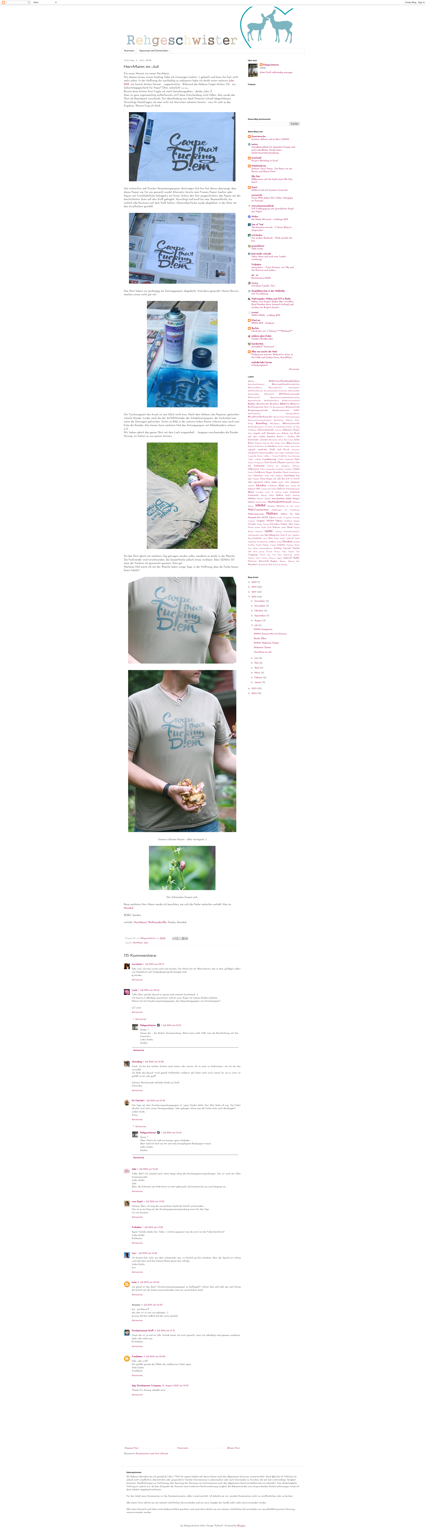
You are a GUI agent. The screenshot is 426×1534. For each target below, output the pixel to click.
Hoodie (256, 479)
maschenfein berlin (281, 498)
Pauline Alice (287, 524)
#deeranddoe (294, 391)
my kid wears (293, 506)
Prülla (263, 527)
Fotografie (270, 469)
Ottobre (252, 524)
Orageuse (287, 518)
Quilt (269, 527)
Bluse (289, 443)
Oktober (259, 611)
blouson (266, 443)
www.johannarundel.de (262, 206)
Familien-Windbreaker (262, 339)
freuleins (288, 469)
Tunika (297, 555)
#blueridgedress (275, 388)
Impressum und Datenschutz (153, 51)
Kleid (281, 485)
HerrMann (138, 943)
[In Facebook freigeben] (183, 938)
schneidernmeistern (291, 532)
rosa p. (254, 283)
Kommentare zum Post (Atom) (152, 1453)
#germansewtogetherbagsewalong (285, 397)
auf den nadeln (256, 437)
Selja (262, 535)
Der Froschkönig (259, 294)
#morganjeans (279, 407)
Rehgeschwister (148, 1025)
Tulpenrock (287, 555)
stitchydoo (256, 235)
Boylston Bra (262, 446)
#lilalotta (284, 404)
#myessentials (293, 407)
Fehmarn (296, 466)
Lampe (264, 489)
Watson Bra (294, 561)
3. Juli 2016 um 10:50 (151, 1305)
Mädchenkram (258, 166)
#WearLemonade (291, 424)
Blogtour (258, 443)
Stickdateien (262, 542)
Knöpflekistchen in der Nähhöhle (268, 291)
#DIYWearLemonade (289, 394)
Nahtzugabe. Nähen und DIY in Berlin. (271, 299)
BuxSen (255, 328)
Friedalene (137, 1356)
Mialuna (296, 502)
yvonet (254, 312)
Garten (251, 472)
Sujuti (254, 187)
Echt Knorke (271, 463)
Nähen (272, 514)
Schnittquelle (253, 535)
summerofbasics (265, 548)
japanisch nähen (262, 482)
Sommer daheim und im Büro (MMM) (270, 139)
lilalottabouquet (293, 489)
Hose (262, 479)
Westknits (253, 565)
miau (134, 1282)
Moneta (280, 506)
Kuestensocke (258, 136)
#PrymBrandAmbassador (260, 417)
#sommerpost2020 (261, 278)
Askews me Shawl (291, 433)
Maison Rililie (267, 495)
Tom (298, 552)
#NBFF (297, 410)
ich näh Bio (279, 479)
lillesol (251, 492)
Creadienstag (269, 459)
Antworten (137, 980)
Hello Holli (269, 476)
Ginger (269, 472)
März (257, 673)
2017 (254, 592)
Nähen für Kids (290, 514)
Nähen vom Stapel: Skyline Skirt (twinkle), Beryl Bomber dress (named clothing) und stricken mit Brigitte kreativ (272, 305)
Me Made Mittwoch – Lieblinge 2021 (269, 219)
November (260, 606)
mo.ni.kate (137, 964)
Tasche (296, 548)
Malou (254, 216)
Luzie (134, 990)
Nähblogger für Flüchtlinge (286, 510)
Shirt (270, 538)
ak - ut (254, 275)
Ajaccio (278, 430)
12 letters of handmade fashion (278, 427)
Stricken (287, 541)
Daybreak (289, 459)
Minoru (251, 506)
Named (252, 517)
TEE (249, 552)
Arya (278, 433)
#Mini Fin (268, 407)
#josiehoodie (263, 404)
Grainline (277, 472)
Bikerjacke (273, 440)
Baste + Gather (286, 437)
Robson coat (279, 527)
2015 (254, 688)
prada (257, 527)
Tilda (284, 552)
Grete (286, 472)
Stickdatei (252, 542)
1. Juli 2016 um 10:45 (171, 1133)
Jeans (274, 482)
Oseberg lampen (292, 521)
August (258, 620)
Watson (283, 561)
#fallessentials (254, 397)
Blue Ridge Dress (278, 443)
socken (282, 538)
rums (269, 531)
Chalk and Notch (279, 450)
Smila (276, 538)
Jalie (146, 943)
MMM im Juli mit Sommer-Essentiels (269, 190)
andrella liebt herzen (261, 362)
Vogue (279, 558)
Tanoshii (287, 548)
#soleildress (279, 420)
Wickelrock (263, 565)
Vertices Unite (254, 558)
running (278, 532)
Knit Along (291, 486)
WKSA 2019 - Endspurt (263, 323)
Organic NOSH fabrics (270, 521)
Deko (297, 459)
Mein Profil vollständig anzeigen (276, 72)
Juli (256, 625)
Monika (128, 908)
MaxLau (255, 320)
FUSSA (296, 469)
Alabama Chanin (291, 430)
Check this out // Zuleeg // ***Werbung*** (272, 331)
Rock (290, 527)
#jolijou (251, 404)
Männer (260, 499)
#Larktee (274, 404)
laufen (274, 489)
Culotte (280, 459)
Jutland (251, 486)
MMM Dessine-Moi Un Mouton (270, 634)
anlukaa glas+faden (261, 336)
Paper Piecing (263, 524)
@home (251, 381)
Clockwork (253, 453)
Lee (134, 1253)
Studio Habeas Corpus (266, 545)
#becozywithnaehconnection (286, 384)
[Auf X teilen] (180, 938)
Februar (258, 677)
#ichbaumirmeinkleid (291, 401)
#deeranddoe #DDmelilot (261, 394)
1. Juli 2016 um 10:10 (171, 1025)
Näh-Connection (258, 509)
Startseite (129, 51)
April (257, 668)
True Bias (276, 555)
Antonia (271, 433)
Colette (283, 456)
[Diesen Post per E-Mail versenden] (174, 938)
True (268, 555)
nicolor (279, 518)
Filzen (262, 469)
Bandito (271, 437)
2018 (254, 587)
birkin (297, 440)
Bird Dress (288, 440)
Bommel (296, 443)
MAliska (252, 499)
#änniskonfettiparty (256, 384)
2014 (254, 693)
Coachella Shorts (255, 456)
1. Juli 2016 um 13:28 (152, 1227)
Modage (271, 506)
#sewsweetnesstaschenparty (260, 420)
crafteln (258, 459)
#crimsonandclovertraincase (275, 391)
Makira (279, 495)
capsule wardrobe (257, 450)
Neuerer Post (132, 1448)
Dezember (260, 601)
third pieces (258, 552)
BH (298, 437)
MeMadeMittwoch (279, 502)
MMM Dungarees (263, 629)
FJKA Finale (257, 249)
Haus (250, 476)
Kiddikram (272, 486)
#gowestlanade (254, 401)
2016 (254, 597)
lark (269, 489)
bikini (281, 440)
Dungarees (259, 463)
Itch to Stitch (293, 479)
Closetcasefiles (265, 453)
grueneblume (257, 246)
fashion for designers (278, 466)
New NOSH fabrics (266, 518)
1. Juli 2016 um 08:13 (153, 964)
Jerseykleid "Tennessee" (263, 347)
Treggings (253, 555)
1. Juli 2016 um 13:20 (154, 1201)
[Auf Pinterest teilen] (186, 938)
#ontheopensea (254, 414)
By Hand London (282, 446)
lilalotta (281, 489)
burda (271, 446)
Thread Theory (273, 552)
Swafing (278, 548)
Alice (250, 433)
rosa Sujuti (137, 1201)
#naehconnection (281, 410)
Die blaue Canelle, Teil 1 (263, 286)
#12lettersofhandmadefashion (284, 381)
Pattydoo (275, 524)
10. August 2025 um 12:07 (175, 1385)
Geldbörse (260, 472)
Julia (134, 1169)
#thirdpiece (275, 424)
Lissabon (259, 492)
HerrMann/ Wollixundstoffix (150, 922)
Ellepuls (281, 463)
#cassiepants (294, 388)
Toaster (291, 552)
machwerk (256, 158)
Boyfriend (252, 446)
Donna (251, 463)
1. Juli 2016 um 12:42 (147, 1169)
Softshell (290, 538)
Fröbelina (136, 1227)
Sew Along (270, 535)
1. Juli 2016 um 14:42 (147, 1253)
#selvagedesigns (292, 417)
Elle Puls (255, 176)
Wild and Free (274, 565)
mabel (285, 492)
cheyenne (296, 450)
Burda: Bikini (260, 638)
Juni (256, 658)
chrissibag (137, 1062)
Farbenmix (259, 466)
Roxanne (259, 532)
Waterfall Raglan (268, 561)
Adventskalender (266, 430)
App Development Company (146, 1385)
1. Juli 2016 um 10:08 (153, 1062)
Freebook (280, 469)
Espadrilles (290, 463)
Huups (269, 479)
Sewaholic (257, 538)
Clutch (297, 453)
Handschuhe (294, 472)
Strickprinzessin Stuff (142, 1330)
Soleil (297, 538)
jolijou (280, 482)
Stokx (279, 542)
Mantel (268, 499)
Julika (287, 482)
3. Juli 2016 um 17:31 (164, 1330)
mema (254, 144)
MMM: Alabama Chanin (266, 643)
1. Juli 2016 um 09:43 (148, 990)
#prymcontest (279, 417)
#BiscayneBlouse (255, 388)
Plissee (251, 527)
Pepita (297, 524)
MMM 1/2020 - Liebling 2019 (265, 315)
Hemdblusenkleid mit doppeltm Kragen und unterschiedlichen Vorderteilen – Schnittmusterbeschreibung (273, 150)
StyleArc (281, 545)
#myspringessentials (258, 410)
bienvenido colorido (261, 254)
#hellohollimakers (271, 401)
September (260, 616)
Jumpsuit (295, 482)
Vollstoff (287, 558)
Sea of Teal (257, 224)
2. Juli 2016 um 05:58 (148, 1282)
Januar (258, 682)
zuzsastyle (256, 195)
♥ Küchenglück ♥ (259, 365)
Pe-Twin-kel (137, 1100)
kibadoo (261, 485)
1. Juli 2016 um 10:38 (154, 1100)
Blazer (251, 443)
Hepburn (279, 476)
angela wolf (259, 433)
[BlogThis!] (177, 938)
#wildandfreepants (256, 427)
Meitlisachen (261, 502)
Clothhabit (289, 453)
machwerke (253, 495)
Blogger (241, 1526)
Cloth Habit (279, 453)
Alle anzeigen (294, 369)
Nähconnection (256, 514)
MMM (260, 506)
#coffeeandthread (255, 391)
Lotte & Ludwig (273, 492)
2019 (254, 582)
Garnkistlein (257, 344)
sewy (265, 538)
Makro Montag (292, 495)
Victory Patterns (268, 558)
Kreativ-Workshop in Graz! (264, 161)
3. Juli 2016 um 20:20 (154, 1356)
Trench (262, 555)
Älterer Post (233, 1448)
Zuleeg (284, 565)
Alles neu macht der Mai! (264, 351)
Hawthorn (258, 476)
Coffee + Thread (271, 456)
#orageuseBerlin (293, 414)
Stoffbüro (272, 542)
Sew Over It (281, 535)
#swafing (261, 423)
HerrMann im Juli (262, 652)
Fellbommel (253, 469)
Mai (256, 663)
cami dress (295, 446)
